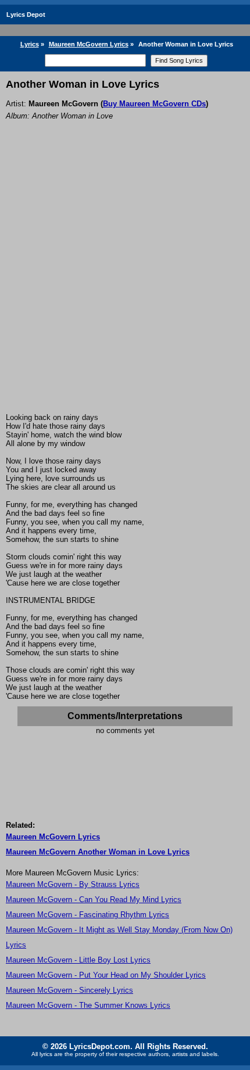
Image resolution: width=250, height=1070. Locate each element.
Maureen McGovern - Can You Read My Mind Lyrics (93, 899)
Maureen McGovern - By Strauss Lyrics (73, 884)
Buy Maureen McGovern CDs (154, 103)
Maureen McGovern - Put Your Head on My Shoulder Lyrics (106, 975)
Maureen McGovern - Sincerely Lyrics (69, 990)
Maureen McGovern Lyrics (88, 44)
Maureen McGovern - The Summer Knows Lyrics (88, 1005)
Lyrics (29, 44)
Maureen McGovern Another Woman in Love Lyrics (98, 852)
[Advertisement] (125, 282)
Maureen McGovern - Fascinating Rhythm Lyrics (87, 914)
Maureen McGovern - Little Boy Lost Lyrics (78, 960)
